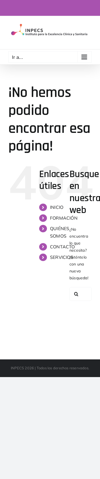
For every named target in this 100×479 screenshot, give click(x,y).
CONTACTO (62, 246)
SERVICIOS (61, 257)
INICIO (56, 207)
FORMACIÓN (64, 218)
